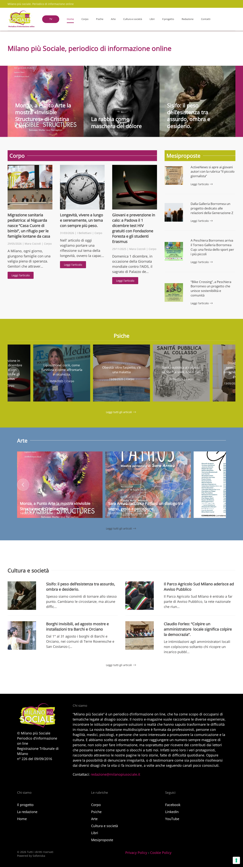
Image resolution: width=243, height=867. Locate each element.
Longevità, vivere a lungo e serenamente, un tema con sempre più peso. (81, 220)
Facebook (172, 804)
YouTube (172, 818)
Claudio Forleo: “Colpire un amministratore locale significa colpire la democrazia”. (198, 629)
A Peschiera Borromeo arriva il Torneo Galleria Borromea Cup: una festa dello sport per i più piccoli (212, 247)
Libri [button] (152, 19)
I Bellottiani (84, 233)
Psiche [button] (99, 19)
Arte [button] (113, 19)
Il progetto (168, 19)
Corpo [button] (84, 19)
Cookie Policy (160, 852)
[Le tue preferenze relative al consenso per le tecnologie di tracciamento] (236, 860)
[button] (14, 373)
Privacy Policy (136, 852)
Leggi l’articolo (21, 275)
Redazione (187, 19)
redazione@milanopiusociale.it (115, 774)
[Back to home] (21, 19)
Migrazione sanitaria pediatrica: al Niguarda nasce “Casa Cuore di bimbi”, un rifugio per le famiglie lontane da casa (29, 225)
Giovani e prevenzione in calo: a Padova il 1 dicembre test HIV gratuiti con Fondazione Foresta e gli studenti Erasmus (133, 228)
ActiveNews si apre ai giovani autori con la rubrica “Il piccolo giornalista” (212, 171)
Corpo (48, 243)
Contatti (205, 19)
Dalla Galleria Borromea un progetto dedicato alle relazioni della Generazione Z (212, 208)
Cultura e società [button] (132, 19)
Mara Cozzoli (33, 243)
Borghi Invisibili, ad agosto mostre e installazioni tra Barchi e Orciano (77, 626)
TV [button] (50, 19)
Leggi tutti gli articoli (119, 412)
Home (70, 19)
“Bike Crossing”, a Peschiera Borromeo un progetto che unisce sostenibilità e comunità (211, 288)
